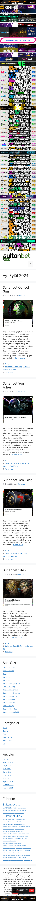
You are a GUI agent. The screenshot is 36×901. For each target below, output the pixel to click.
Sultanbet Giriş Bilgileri (8, 819)
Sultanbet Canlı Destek (11, 693)
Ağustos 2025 (8, 762)
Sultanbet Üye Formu (22, 857)
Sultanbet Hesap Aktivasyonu (10, 826)
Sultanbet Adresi (9, 668)
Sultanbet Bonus (9, 699)
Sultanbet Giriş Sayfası (11, 683)
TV (4, 744)
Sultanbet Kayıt (8, 706)
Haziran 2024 (8, 788)
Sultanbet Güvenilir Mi (11, 712)
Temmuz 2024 (8, 785)
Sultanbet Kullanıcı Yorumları (9, 836)
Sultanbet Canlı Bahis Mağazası (17, 463)
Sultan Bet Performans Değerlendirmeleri (12, 843)
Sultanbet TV (27, 850)
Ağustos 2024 (8, 781)
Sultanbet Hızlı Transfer (8, 829)
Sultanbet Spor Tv (19, 850)
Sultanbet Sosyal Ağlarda (9, 848)
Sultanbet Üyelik (9, 703)
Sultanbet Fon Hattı (19, 813)
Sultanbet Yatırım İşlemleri (9, 855)
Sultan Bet (18, 805)
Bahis (5, 728)
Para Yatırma (7, 740)
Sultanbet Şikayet (28, 860)
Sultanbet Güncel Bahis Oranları (19, 821)
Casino (5, 731)
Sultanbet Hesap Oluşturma (24, 826)
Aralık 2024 (7, 769)
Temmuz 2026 (8, 759)
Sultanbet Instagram (10, 690)
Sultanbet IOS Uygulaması (9, 831)
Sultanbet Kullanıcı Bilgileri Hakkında (21, 833)
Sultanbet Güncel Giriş (13, 367)
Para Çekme (7, 737)
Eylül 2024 (7, 778)
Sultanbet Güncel (7, 821)
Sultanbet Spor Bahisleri (8, 850)
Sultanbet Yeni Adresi (11, 466)
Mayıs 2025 (7, 766)
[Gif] (18, 108)
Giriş (7, 364)
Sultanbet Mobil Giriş (10, 696)
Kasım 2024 (7, 772)
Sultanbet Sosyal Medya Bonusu (23, 848)
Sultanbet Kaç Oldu (10, 709)
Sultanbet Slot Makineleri (20, 845)
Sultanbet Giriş (8, 671)
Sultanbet (6, 674)
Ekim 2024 (7, 775)
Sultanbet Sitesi (14, 570)
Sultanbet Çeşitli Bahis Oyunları (23, 855)
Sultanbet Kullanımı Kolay (23, 836)
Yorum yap (9, 372)
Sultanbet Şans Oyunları (17, 860)
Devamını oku (20, 358)
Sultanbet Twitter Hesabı (18, 852)
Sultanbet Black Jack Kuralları (16, 553)
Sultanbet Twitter (7, 852)
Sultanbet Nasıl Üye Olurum (20, 838)
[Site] (18, 68)
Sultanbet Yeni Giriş (17, 480)
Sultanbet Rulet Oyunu (8, 845)
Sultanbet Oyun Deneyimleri (9, 841)
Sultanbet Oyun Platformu (14, 646)
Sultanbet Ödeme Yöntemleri (9, 857)
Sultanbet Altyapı (9, 687)
